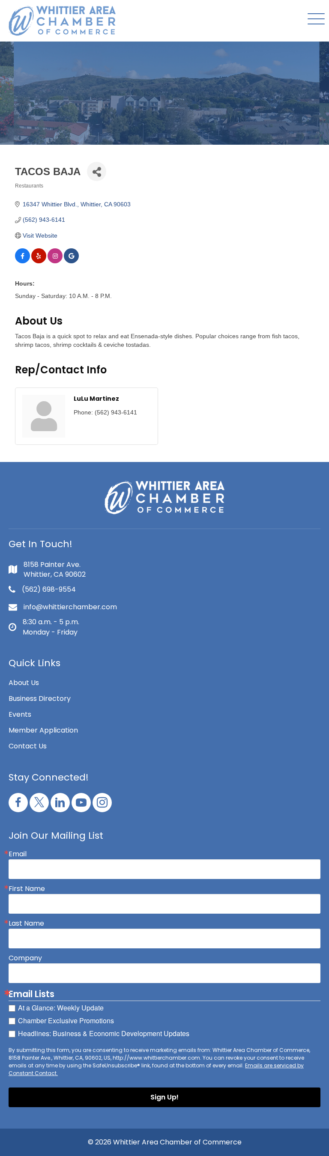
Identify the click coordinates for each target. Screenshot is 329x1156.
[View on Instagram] (55, 261)
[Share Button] (96, 171)
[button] (314, 19)
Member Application (43, 730)
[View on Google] (71, 261)
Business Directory (40, 698)
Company (25, 958)
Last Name (26, 923)
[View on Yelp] (38, 261)
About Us (24, 683)
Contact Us (28, 746)
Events (20, 714)
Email (18, 854)
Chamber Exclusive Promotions (66, 1020)
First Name (27, 888)
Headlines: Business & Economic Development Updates (103, 1033)
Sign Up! (164, 1097)
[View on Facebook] (22, 261)
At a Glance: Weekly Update (61, 1008)
